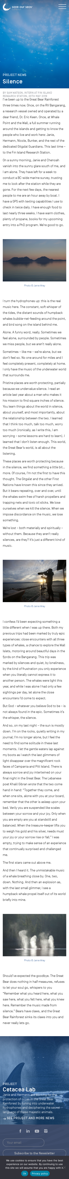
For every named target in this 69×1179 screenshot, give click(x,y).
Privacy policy (40, 1173)
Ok (24, 1173)
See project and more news (30, 1118)
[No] (64, 1167)
